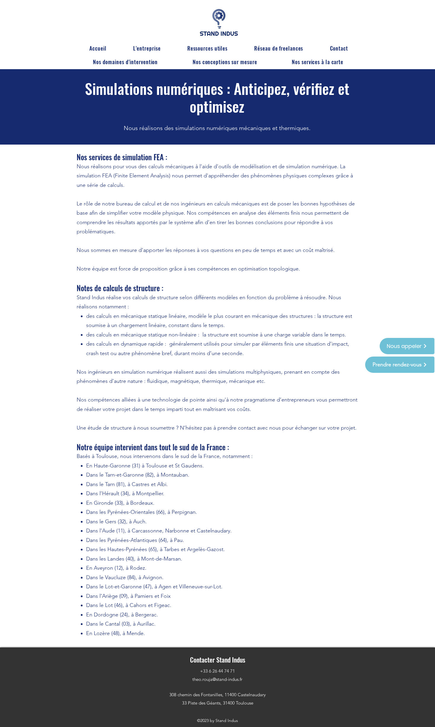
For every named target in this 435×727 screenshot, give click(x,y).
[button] (125, 62)
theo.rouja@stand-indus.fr (217, 679)
